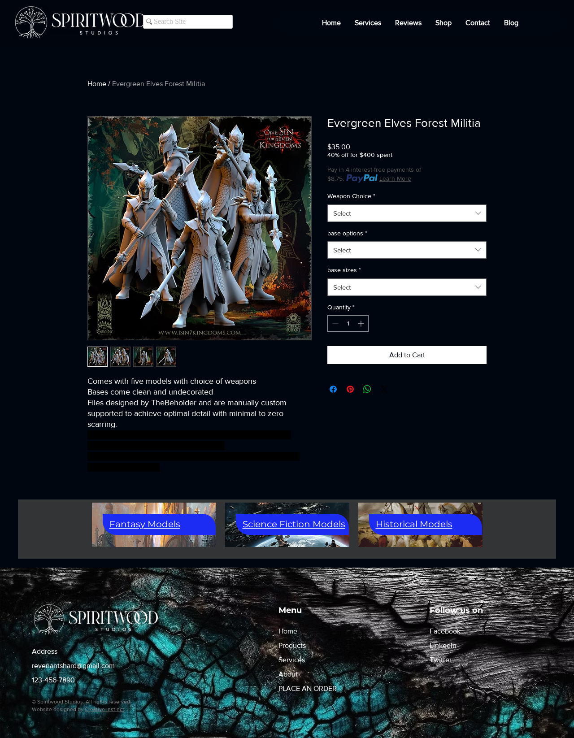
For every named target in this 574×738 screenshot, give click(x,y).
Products (292, 645)
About (288, 674)
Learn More (395, 178)
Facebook (445, 631)
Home (96, 83)
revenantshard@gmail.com (73, 665)
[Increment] (361, 323)
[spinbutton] (348, 323)
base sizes (344, 269)
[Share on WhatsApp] (367, 389)
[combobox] (407, 213)
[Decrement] (334, 323)
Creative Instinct (104, 709)
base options (347, 233)
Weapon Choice (351, 196)
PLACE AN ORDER (307, 688)
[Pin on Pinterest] (350, 389)
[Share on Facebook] (333, 389)
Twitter (441, 660)
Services (291, 660)
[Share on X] (384, 389)
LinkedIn (443, 645)
